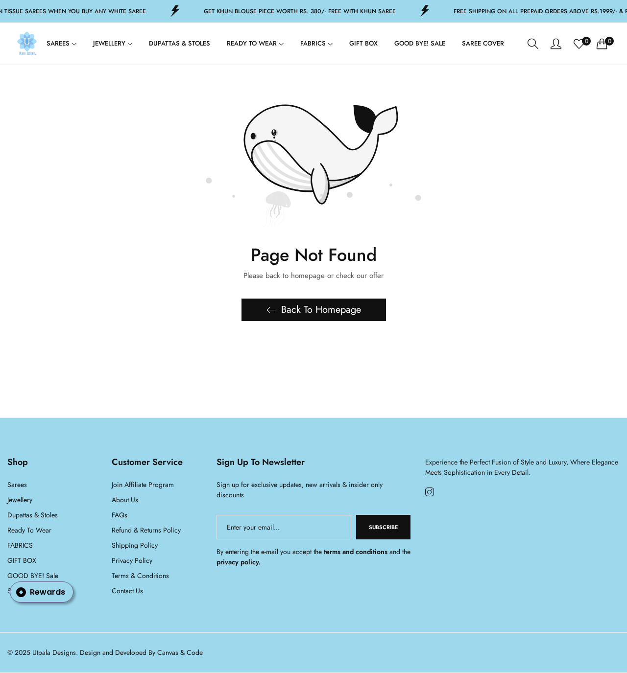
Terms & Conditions (140, 576)
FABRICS (20, 546)
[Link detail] (429, 492)
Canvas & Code (180, 653)
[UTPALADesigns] (27, 43)
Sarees (17, 485)
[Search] (533, 43)
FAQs (119, 515)
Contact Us (127, 591)
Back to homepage (321, 309)
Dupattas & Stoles (32, 515)
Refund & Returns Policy (146, 530)
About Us (125, 500)
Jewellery (19, 500)
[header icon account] (556, 43)
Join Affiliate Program (143, 485)
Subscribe (383, 528)
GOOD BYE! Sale (32, 576)
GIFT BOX (21, 561)
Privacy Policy (132, 561)
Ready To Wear (29, 530)
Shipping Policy (135, 546)
